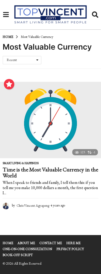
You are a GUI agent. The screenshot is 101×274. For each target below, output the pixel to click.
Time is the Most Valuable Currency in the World (50, 172)
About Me (26, 243)
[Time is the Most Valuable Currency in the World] (50, 120)
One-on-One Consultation (27, 249)
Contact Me (50, 243)
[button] (6, 15)
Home (8, 243)
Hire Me (73, 243)
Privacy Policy (70, 249)
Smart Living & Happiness (21, 163)
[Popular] (9, 84)
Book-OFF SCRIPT (18, 255)
